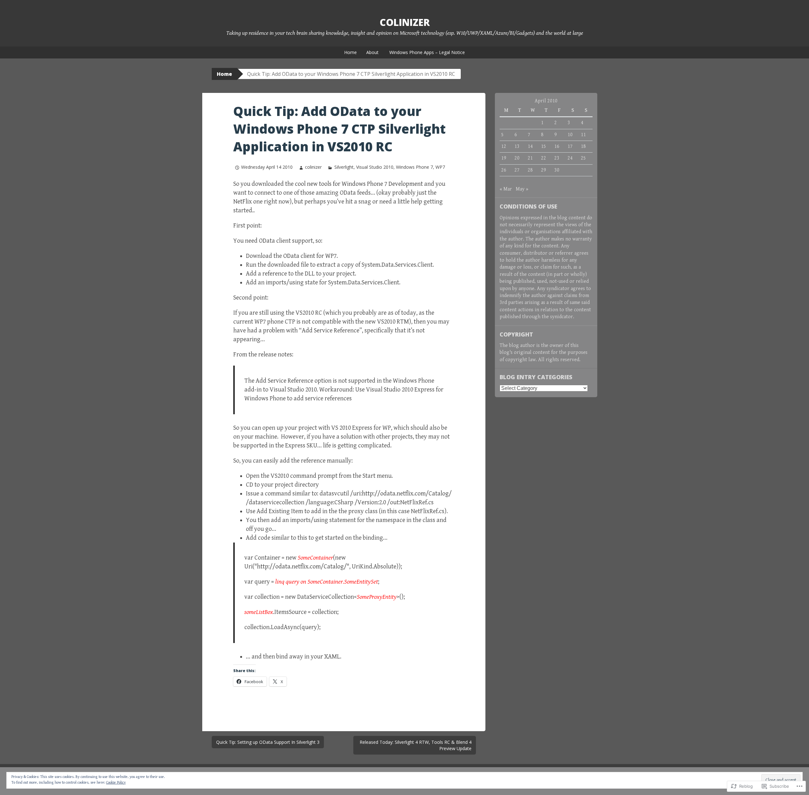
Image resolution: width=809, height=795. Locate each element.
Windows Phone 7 (414, 167)
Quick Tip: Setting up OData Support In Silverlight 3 (267, 742)
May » (522, 189)
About (372, 52)
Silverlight (343, 167)
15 (543, 146)
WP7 (440, 167)
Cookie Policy (116, 782)
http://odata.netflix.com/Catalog (300, 566)
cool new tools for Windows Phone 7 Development (359, 184)
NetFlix (242, 201)
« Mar (506, 189)
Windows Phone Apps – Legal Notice (427, 52)
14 (530, 146)
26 (503, 170)
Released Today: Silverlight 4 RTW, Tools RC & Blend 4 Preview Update (415, 745)
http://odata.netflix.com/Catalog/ (407, 493)
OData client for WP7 (310, 256)
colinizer (313, 167)
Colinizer (405, 22)
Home (350, 52)
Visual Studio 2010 (374, 167)
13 (517, 146)
